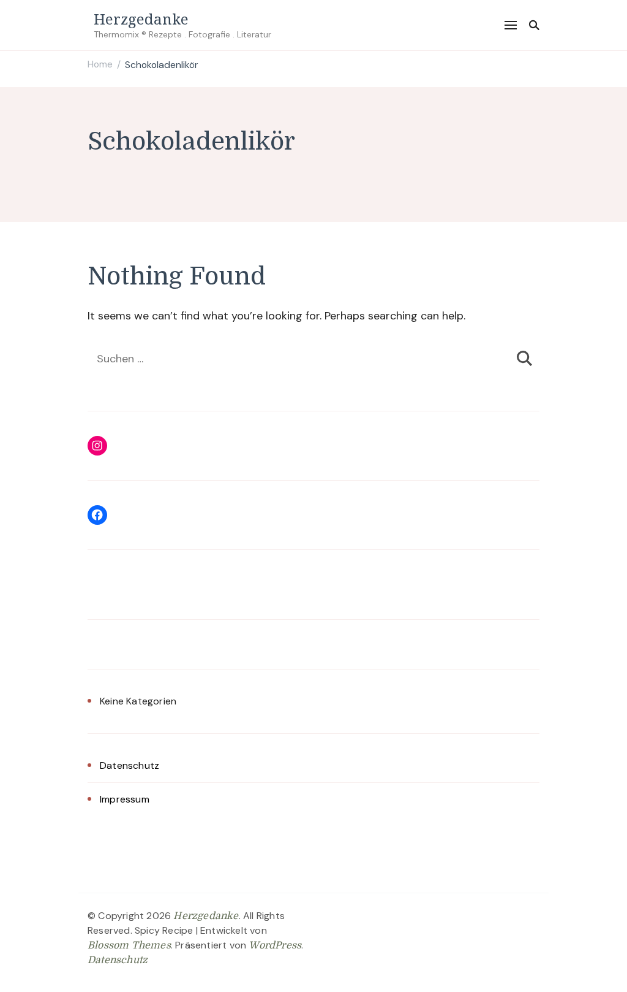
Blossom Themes (129, 945)
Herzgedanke (141, 19)
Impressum (124, 799)
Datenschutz (129, 765)
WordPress (275, 945)
